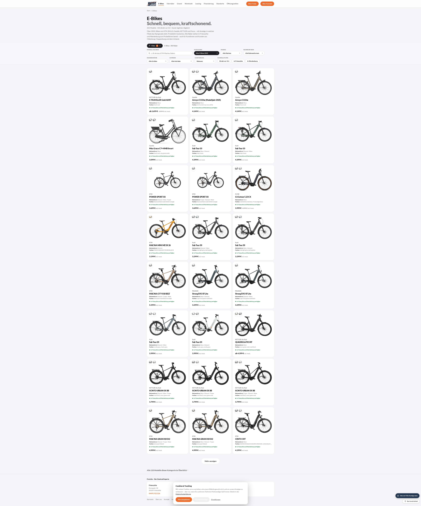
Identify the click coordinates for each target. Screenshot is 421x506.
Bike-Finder (252, 4)
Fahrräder (170, 4)
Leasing (198, 4)
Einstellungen (215, 500)
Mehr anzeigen (210, 461)
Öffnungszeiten (232, 4)
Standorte (220, 4)
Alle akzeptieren (184, 500)
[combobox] (170, 53)
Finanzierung (209, 4)
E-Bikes (161, 4)
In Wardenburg (252, 61)
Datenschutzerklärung (183, 494)
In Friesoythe (238, 61)
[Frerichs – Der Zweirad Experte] (152, 3)
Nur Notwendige (201, 500)
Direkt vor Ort (224, 61)
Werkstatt (189, 4)
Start (148, 11)
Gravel (179, 4)
